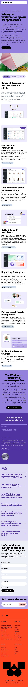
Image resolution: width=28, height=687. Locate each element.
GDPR (16, 647)
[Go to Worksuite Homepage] (14, 668)
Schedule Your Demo (8, 591)
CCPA (16, 649)
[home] (6, 2)
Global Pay (3, 630)
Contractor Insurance (6, 637)
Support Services (18, 637)
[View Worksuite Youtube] (7, 615)
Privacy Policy (5, 587)
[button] (25, 2)
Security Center (18, 640)
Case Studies (17, 625)
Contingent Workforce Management (6, 628)
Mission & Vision (5, 649)
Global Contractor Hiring (6, 639)
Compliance (4, 633)
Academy (17, 629)
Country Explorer (18, 635)
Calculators (17, 631)
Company (3, 647)
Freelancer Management (6, 625)
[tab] (6, 77)
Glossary (17, 633)
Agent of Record (5, 635)
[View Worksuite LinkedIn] (2, 615)
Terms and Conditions (10, 680)
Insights (16, 627)
